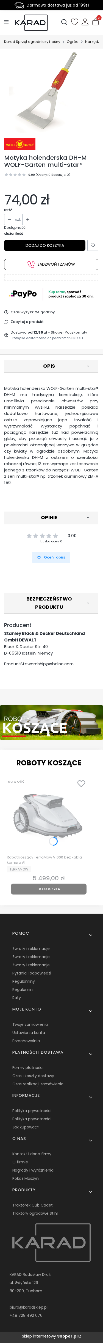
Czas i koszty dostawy (33, 1075)
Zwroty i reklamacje (31, 948)
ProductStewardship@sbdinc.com (39, 664)
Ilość (8, 210)
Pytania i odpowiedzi (31, 973)
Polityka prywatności (31, 1110)
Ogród (73, 41)
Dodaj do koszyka (45, 245)
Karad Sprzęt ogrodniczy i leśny (32, 41)
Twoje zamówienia (30, 1024)
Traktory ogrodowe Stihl (35, 1213)
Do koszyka (49, 889)
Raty (16, 997)
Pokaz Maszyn (25, 1178)
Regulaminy (23, 981)
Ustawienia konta (28, 1032)
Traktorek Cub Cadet (32, 1205)
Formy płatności (27, 1067)
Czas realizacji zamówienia (37, 1084)
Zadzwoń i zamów (56, 264)
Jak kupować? (25, 1127)
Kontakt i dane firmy (31, 1154)
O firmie (20, 1162)
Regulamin (22, 989)
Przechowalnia (26, 1041)
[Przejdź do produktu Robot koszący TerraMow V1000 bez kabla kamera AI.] (49, 815)
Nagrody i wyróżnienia (33, 1170)
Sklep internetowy (49, 1336)
